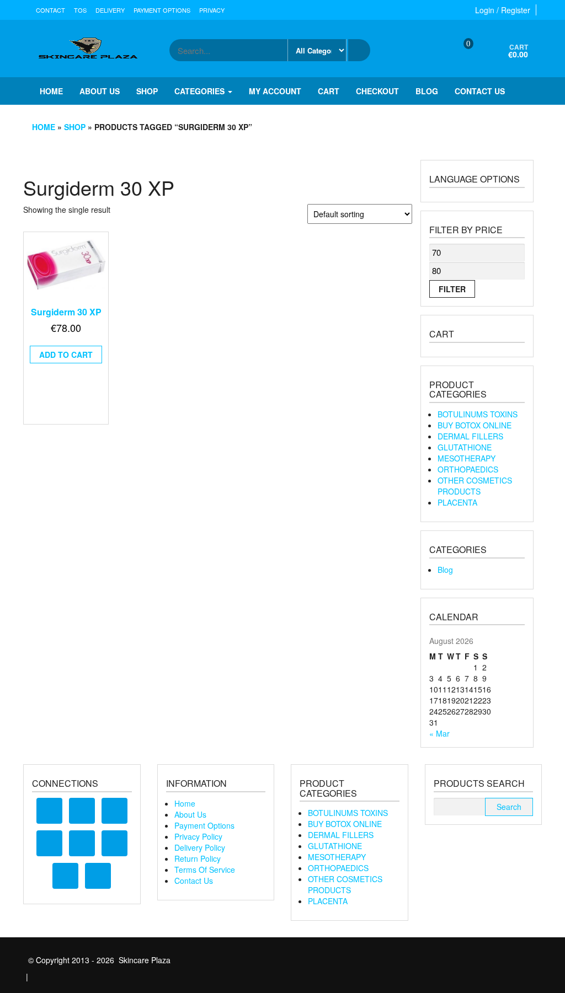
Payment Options (162, 10)
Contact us (480, 90)
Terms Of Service (204, 869)
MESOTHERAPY (466, 458)
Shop (147, 90)
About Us (190, 814)
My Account (275, 90)
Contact (50, 10)
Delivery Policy (199, 847)
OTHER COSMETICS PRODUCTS (475, 486)
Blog (426, 90)
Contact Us (193, 880)
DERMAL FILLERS (470, 436)
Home (51, 90)
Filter (452, 288)
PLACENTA (457, 502)
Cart (328, 90)
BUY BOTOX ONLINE (474, 425)
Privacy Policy (198, 836)
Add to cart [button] (66, 354)
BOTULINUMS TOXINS (478, 414)
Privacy (212, 10)
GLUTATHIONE (465, 447)
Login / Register (502, 9)
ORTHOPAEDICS (468, 469)
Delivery (110, 10)
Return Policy (197, 858)
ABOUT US (99, 90)
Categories (200, 90)
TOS (80, 10)
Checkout (377, 90)
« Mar (439, 733)
